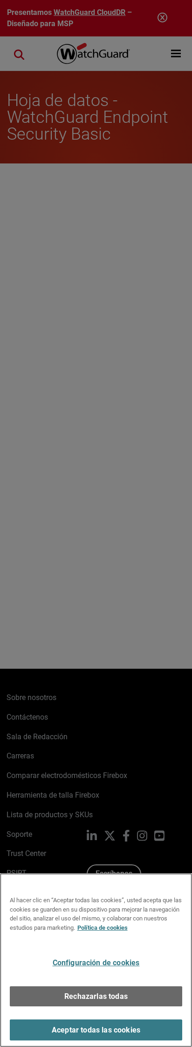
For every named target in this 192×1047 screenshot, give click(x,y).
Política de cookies (102, 927)
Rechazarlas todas (96, 996)
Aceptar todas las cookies (96, 1030)
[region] (96, 960)
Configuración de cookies (96, 962)
